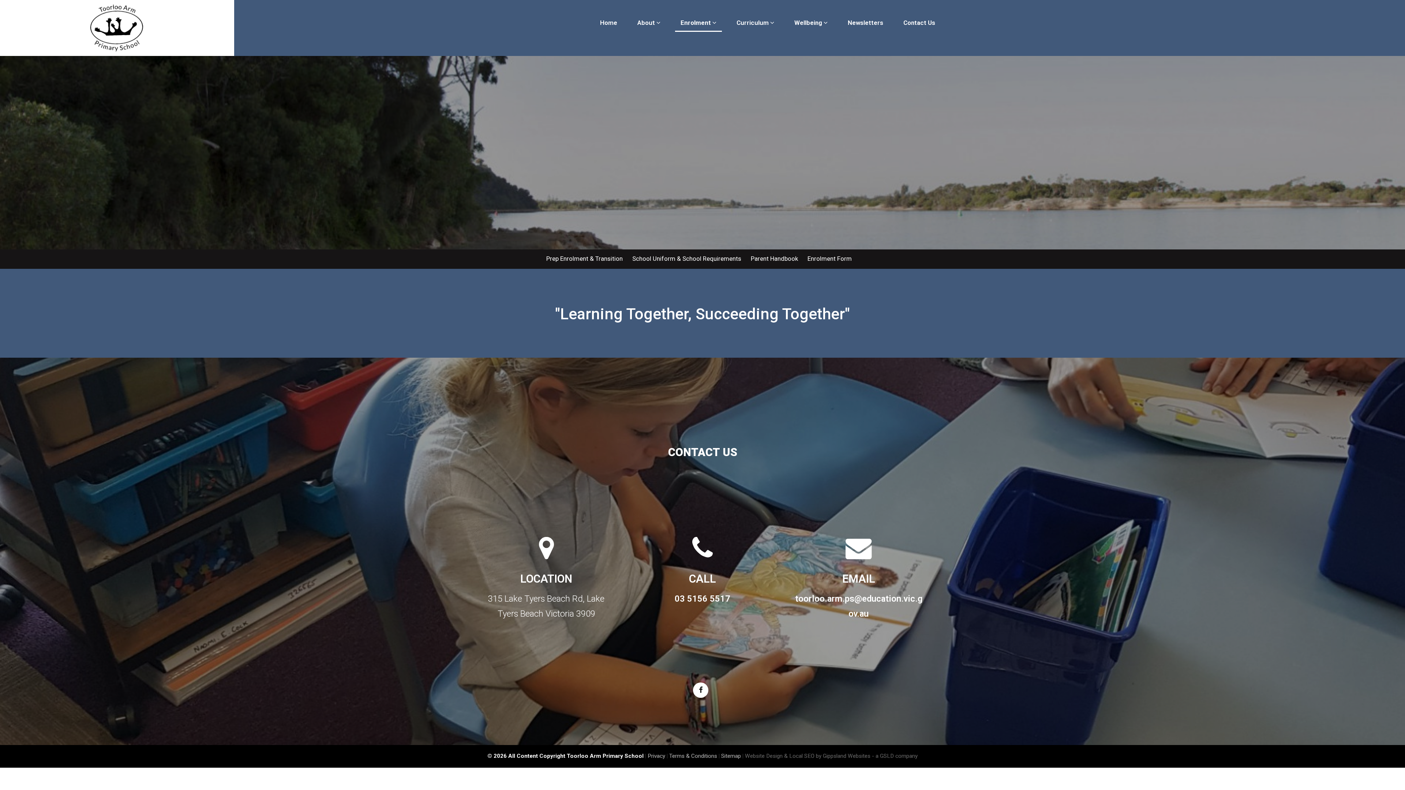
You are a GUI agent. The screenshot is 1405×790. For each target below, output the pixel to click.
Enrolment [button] (696, 22)
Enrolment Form (830, 258)
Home (608, 22)
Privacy (656, 756)
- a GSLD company (895, 756)
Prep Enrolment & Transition (584, 258)
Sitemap (731, 756)
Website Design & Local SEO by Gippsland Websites (807, 756)
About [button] (646, 22)
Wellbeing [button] (809, 22)
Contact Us (919, 22)
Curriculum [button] (753, 22)
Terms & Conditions (693, 756)
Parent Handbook (774, 258)
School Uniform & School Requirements (686, 258)
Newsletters (865, 22)
